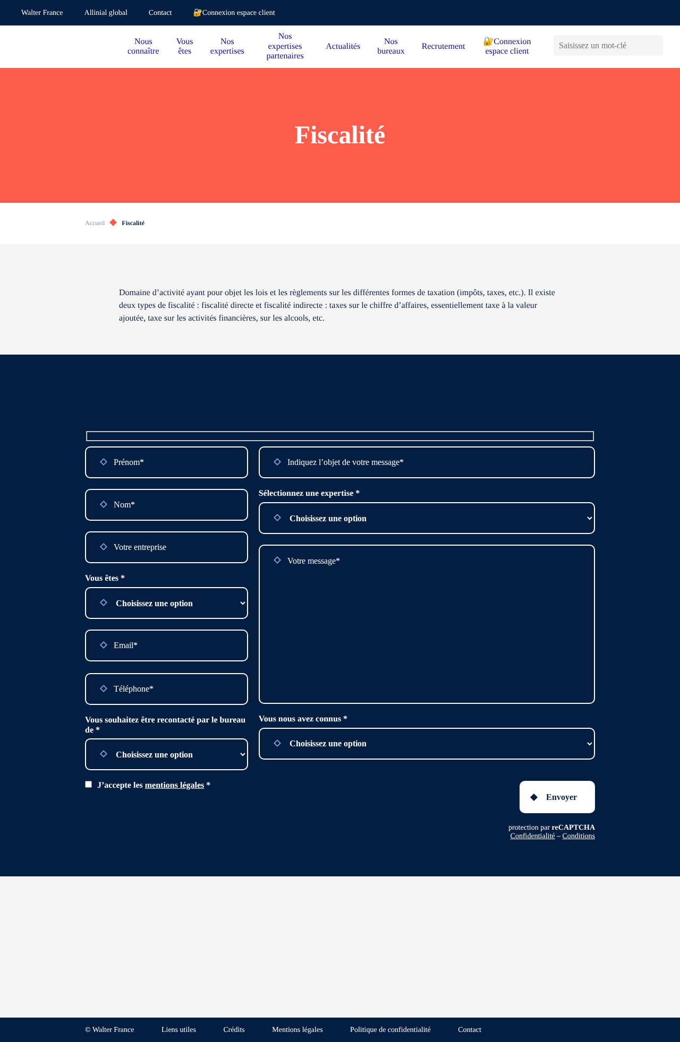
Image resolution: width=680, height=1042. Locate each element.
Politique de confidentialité (390, 1030)
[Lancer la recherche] (655, 45)
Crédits (233, 1030)
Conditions (579, 836)
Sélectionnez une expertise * (309, 493)
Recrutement (443, 46)
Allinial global (106, 13)
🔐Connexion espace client (234, 13)
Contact (160, 13)
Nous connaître (143, 46)
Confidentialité (533, 836)
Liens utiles (179, 1030)
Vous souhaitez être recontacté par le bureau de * (165, 725)
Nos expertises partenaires (284, 46)
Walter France (42, 13)
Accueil (95, 223)
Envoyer (561, 797)
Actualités (343, 46)
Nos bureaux (391, 46)
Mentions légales (297, 1030)
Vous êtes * (105, 578)
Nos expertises (227, 46)
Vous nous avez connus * (303, 719)
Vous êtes (184, 46)
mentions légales (175, 785)
